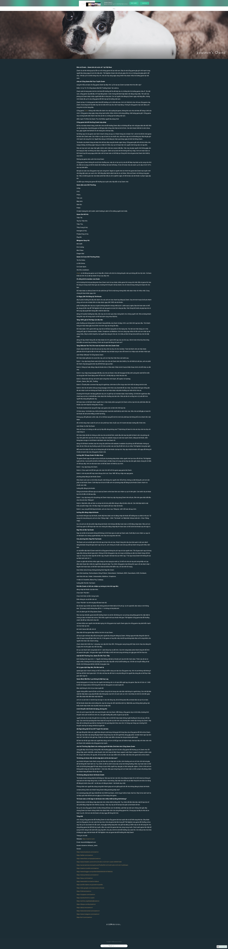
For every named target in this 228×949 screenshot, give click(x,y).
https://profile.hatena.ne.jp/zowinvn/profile (90, 885)
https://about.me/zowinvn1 (85, 907)
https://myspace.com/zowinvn (86, 894)
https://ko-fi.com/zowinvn (84, 917)
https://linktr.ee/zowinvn (84, 891)
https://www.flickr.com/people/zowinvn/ (89, 858)
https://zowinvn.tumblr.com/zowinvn (88, 868)
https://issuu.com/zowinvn (85, 878)
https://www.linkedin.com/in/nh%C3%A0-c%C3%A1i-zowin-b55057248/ (99, 862)
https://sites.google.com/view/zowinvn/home (90, 888)
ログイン (144, 3)
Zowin (86, 111)
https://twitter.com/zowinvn (85, 855)
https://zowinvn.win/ (88, 839)
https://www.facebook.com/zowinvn (88, 852)
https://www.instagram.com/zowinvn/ (88, 914)
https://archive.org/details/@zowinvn (88, 901)
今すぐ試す (134, 3)
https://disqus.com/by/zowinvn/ (86, 904)
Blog (114, 8)
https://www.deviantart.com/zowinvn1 (88, 911)
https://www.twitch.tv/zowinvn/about (88, 881)
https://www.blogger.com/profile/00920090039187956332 (95, 871)
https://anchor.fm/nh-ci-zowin (85, 898)
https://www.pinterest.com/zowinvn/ (88, 875)
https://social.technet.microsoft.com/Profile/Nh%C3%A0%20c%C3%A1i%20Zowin (102, 865)
